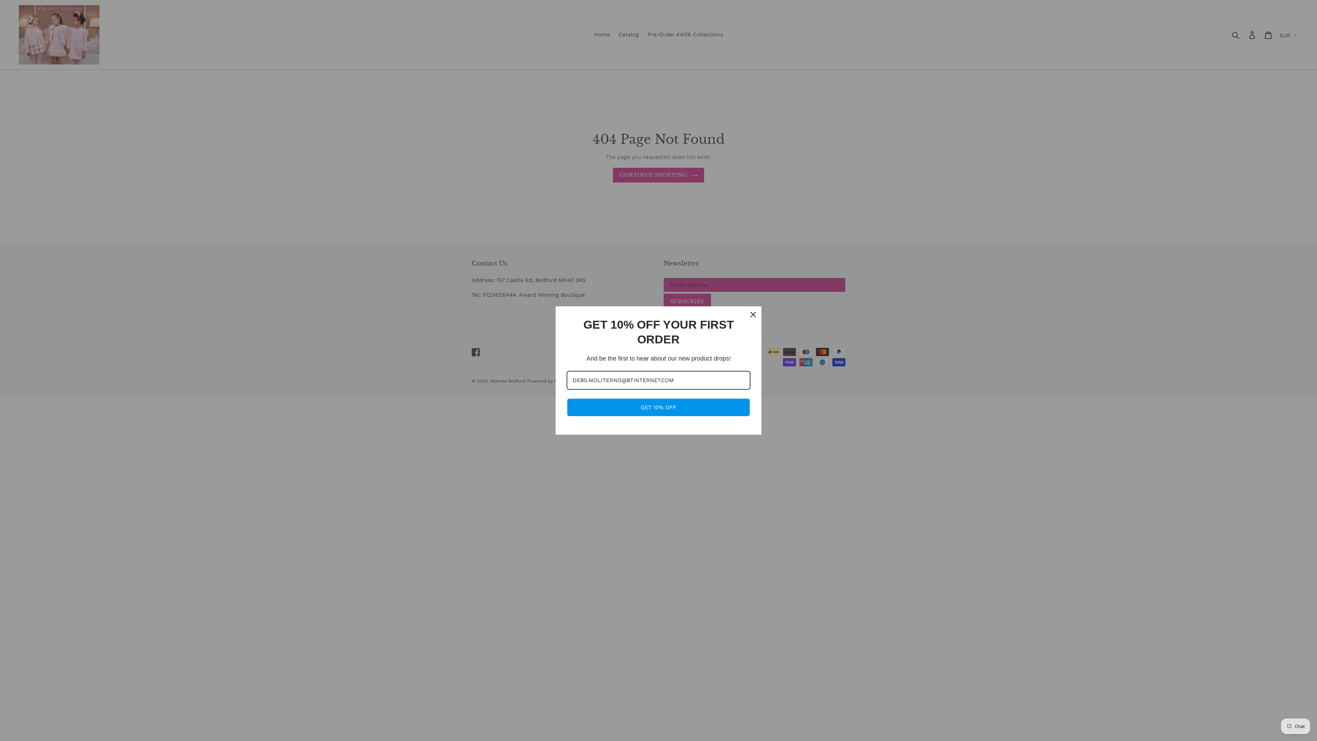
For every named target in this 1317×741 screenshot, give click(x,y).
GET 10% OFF (658, 407)
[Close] (753, 314)
